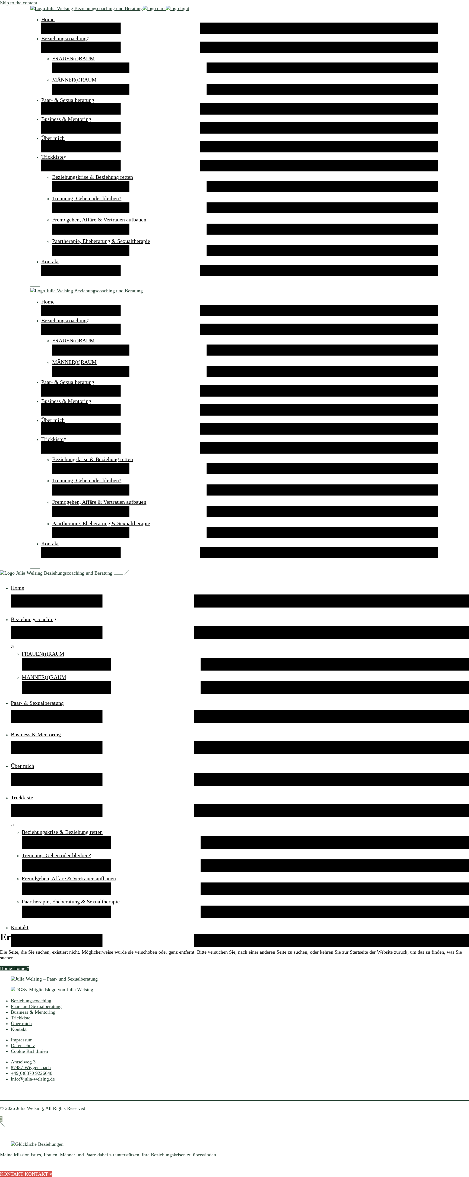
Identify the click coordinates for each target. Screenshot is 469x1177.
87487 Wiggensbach (31, 1067)
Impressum (22, 1040)
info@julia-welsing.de (33, 1079)
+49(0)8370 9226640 (31, 1073)
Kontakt (19, 1029)
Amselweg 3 (23, 1062)
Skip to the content (18, 2)
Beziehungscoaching (31, 1000)
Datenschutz (23, 1045)
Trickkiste (20, 1018)
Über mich (21, 1023)
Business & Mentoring (33, 1012)
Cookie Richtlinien (29, 1051)
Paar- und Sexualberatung (36, 1006)
